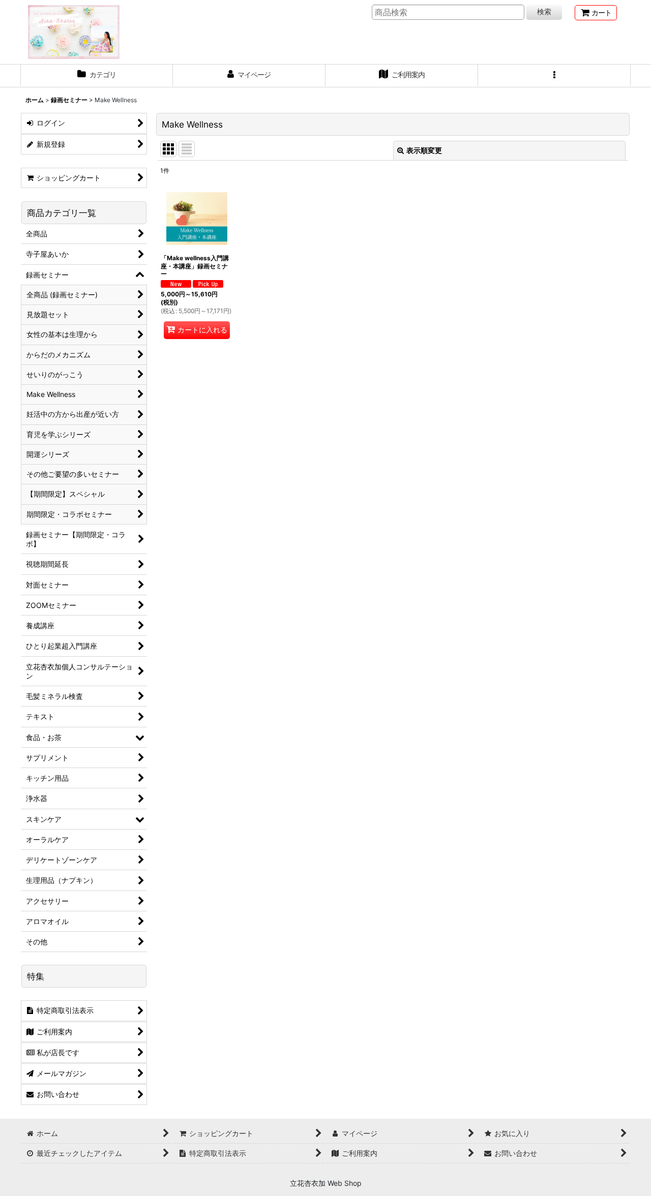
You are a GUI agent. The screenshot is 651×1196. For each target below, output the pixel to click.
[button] (554, 76)
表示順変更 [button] (424, 150)
